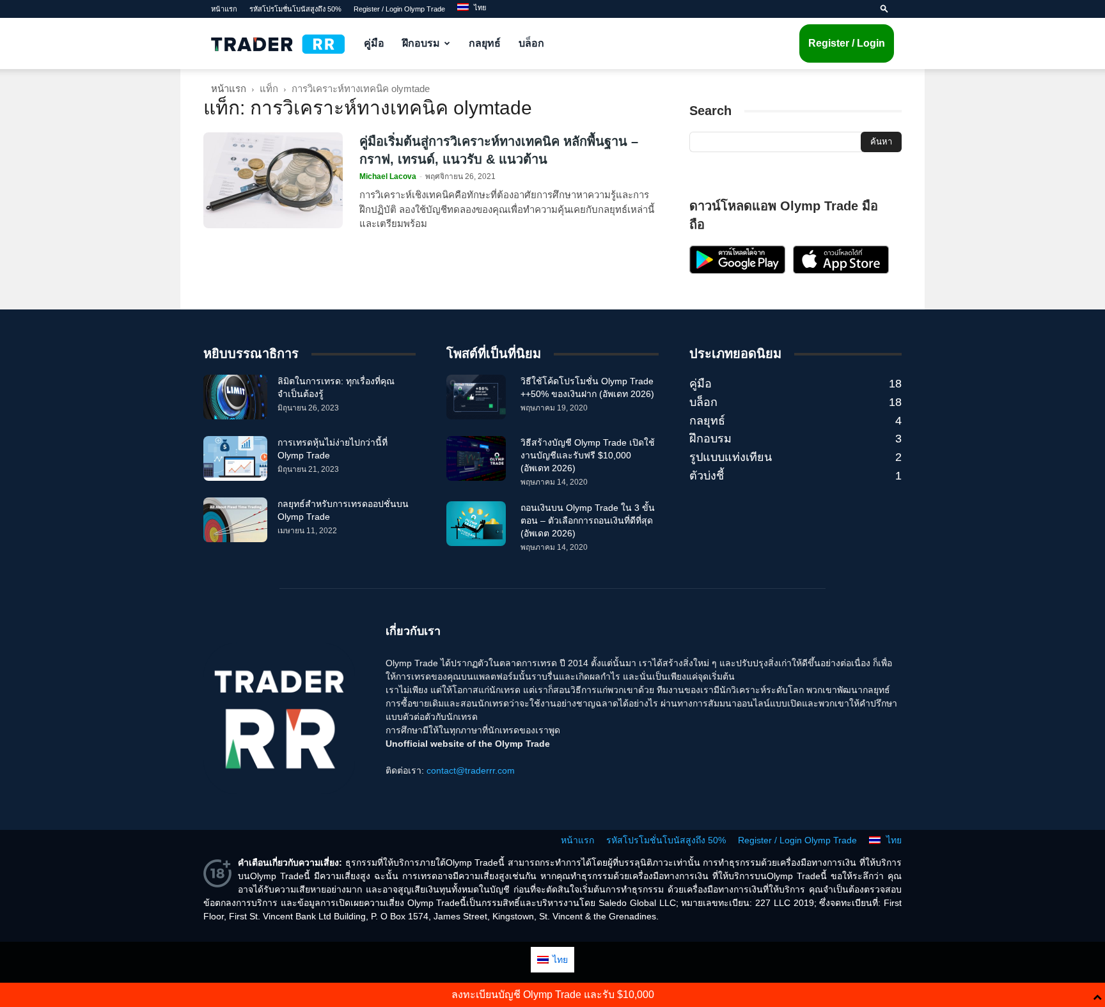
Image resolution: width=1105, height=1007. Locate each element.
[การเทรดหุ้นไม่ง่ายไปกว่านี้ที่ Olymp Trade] (235, 458)
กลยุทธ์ (485, 43)
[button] (884, 9)
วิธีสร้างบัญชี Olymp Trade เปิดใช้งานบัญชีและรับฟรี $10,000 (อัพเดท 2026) (588, 455)
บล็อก (531, 43)
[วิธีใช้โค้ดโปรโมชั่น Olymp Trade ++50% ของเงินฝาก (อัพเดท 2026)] (476, 397)
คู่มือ (374, 43)
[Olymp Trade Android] (737, 270)
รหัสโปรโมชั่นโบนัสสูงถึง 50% (295, 9)
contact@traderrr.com (471, 770)
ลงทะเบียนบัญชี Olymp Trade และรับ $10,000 (552, 994)
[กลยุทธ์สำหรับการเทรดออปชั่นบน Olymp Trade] (235, 519)
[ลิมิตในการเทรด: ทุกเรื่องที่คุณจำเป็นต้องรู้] (235, 397)
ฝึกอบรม (421, 43)
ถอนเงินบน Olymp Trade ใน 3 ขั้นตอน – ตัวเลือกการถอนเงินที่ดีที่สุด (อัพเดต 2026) (588, 520)
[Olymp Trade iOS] (841, 270)
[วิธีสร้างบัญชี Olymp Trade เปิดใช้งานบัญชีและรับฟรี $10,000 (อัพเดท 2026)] (476, 458)
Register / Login (846, 43)
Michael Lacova (387, 176)
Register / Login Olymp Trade (399, 9)
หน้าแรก (224, 9)
